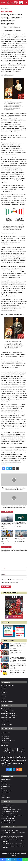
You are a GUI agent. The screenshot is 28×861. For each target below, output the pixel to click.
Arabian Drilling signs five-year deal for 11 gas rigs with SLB (20, 524)
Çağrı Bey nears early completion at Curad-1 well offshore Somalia (20, 540)
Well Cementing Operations (8, 822)
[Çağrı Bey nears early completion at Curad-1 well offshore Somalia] (21, 533)
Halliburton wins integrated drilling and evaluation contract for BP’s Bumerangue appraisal (18, 658)
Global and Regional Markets (8, 713)
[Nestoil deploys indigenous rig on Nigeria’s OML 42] (7, 533)
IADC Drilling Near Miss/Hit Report (9, 813)
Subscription (4, 795)
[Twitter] (7, 468)
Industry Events (5, 743)
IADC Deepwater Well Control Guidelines (11, 809)
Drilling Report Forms (6, 784)
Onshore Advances (5, 719)
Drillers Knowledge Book (7, 805)
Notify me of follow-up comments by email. (13, 579)
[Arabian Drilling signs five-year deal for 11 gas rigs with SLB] (21, 517)
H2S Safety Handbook (6, 807)
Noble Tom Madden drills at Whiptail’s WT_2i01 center (7, 525)
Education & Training (6, 790)
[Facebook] (3, 468)
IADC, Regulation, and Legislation (9, 715)
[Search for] (26, 3)
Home (3, 8)
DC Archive (4, 692)
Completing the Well (6, 708)
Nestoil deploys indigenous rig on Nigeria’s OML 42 (5, 540)
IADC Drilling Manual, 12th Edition (9, 811)
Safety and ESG (8, 11)
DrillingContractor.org (8, 853)
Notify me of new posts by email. (10, 582)
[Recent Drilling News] (14, 618)
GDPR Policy (14, 855)
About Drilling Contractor (7, 685)
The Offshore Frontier (6, 724)
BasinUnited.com (5, 732)
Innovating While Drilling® (8, 717)
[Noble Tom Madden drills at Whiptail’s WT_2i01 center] (7, 518)
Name (3, 569)
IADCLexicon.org (5, 736)
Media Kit (3, 687)
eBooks (3, 788)
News (7, 8)
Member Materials (5, 793)
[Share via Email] (13, 468)
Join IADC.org (4, 745)
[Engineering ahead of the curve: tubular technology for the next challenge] (5, 666)
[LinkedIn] (10, 468)
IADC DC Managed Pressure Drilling (9, 830)
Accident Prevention (6, 779)
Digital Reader (4, 694)
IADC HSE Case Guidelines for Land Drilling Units (13, 843)
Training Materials (5, 797)
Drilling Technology (6, 786)
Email (3, 574)
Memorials (3, 696)
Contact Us (3, 690)
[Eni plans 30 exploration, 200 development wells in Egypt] (5, 673)
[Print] (17, 468)
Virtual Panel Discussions (7, 701)
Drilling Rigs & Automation (7, 711)
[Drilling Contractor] (14, 2)
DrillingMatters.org (5, 734)
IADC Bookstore (5, 738)
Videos (2, 699)
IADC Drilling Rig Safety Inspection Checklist (12, 816)
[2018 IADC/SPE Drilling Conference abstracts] (5, 652)
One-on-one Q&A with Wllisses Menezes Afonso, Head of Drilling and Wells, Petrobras (18, 645)
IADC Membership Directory (8, 740)
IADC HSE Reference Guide (7, 818)
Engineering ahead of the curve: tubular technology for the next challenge (18, 665)
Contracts (3, 781)
